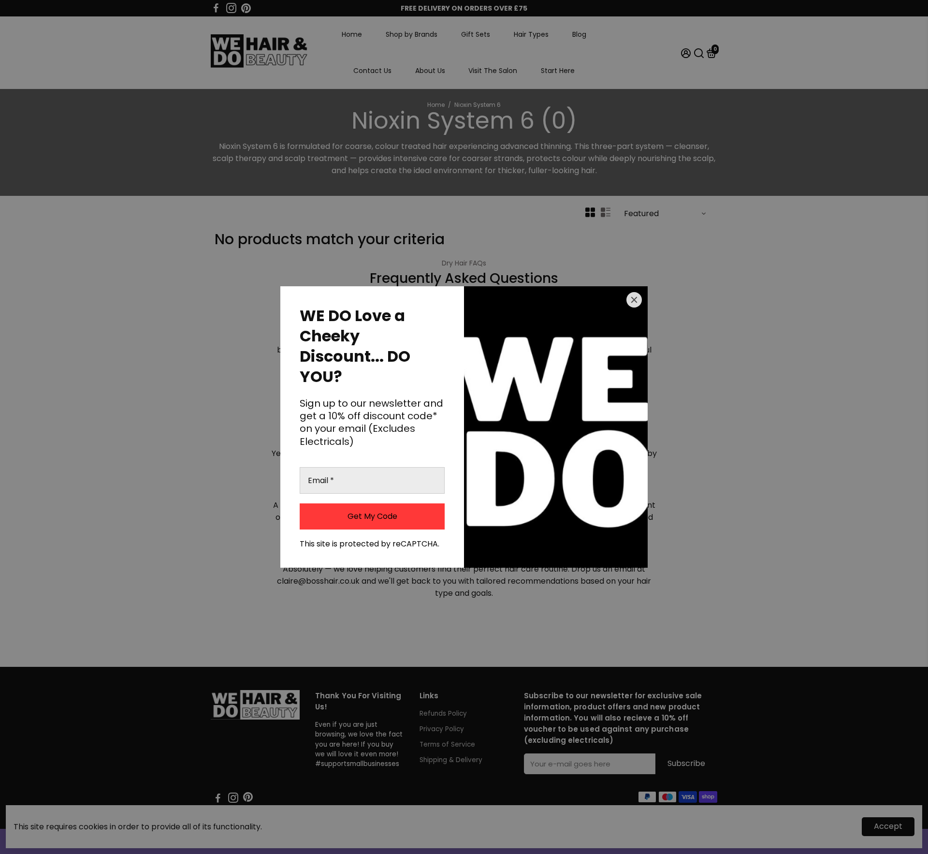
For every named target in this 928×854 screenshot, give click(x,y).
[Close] (634, 300)
